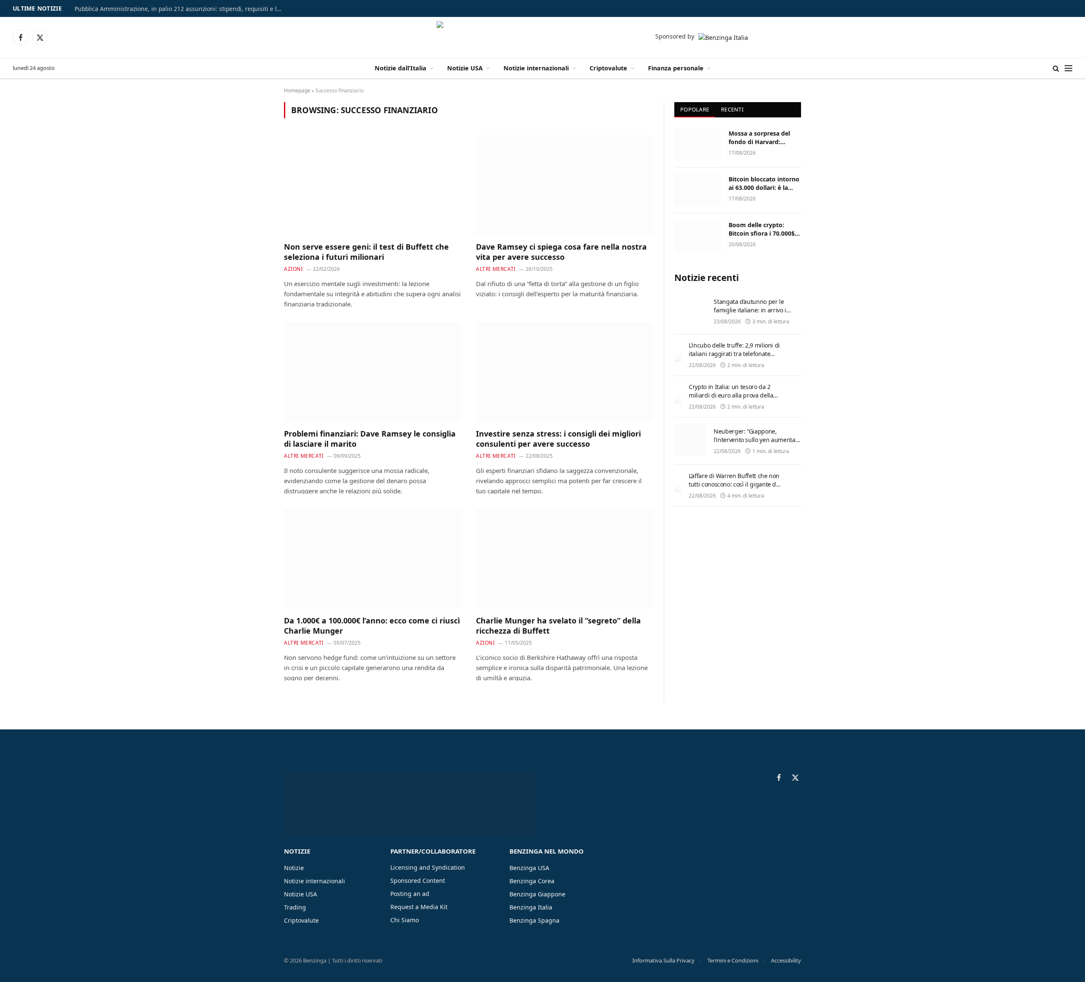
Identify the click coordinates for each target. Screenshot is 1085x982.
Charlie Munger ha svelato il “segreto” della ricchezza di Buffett (558, 625)
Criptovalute (608, 68)
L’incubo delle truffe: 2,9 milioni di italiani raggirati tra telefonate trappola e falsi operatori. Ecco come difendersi (734, 358)
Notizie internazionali (536, 68)
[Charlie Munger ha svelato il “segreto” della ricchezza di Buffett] (564, 558)
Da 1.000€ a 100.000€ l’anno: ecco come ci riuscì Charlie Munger (372, 625)
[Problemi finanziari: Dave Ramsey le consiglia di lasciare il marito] (372, 371)
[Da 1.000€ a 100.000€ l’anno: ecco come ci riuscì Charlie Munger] (372, 558)
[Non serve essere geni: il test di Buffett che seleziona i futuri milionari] (372, 184)
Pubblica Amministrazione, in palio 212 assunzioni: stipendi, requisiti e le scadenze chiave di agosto (181, 9)
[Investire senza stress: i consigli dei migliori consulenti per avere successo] (564, 371)
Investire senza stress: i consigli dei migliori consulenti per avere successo (558, 438)
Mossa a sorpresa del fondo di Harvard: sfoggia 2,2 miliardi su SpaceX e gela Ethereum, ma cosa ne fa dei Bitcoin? (765, 137)
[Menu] (1068, 68)
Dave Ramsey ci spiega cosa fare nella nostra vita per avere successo (561, 252)
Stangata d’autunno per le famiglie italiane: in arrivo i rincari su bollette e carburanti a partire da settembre (755, 314)
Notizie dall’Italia (400, 68)
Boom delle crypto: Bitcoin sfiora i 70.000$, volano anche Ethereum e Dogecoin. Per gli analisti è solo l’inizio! (763, 229)
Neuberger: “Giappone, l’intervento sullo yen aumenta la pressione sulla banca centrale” (755, 444)
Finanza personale (676, 68)
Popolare (694, 109)
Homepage (297, 90)
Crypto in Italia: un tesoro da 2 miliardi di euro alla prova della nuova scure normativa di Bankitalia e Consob (731, 399)
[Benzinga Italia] (543, 37)
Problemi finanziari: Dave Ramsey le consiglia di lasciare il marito (370, 438)
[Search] (1056, 68)
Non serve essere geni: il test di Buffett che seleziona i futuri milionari (366, 252)
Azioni (293, 269)
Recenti (732, 109)
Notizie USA (465, 68)
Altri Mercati (496, 269)
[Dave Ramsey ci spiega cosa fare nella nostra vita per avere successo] (564, 184)
